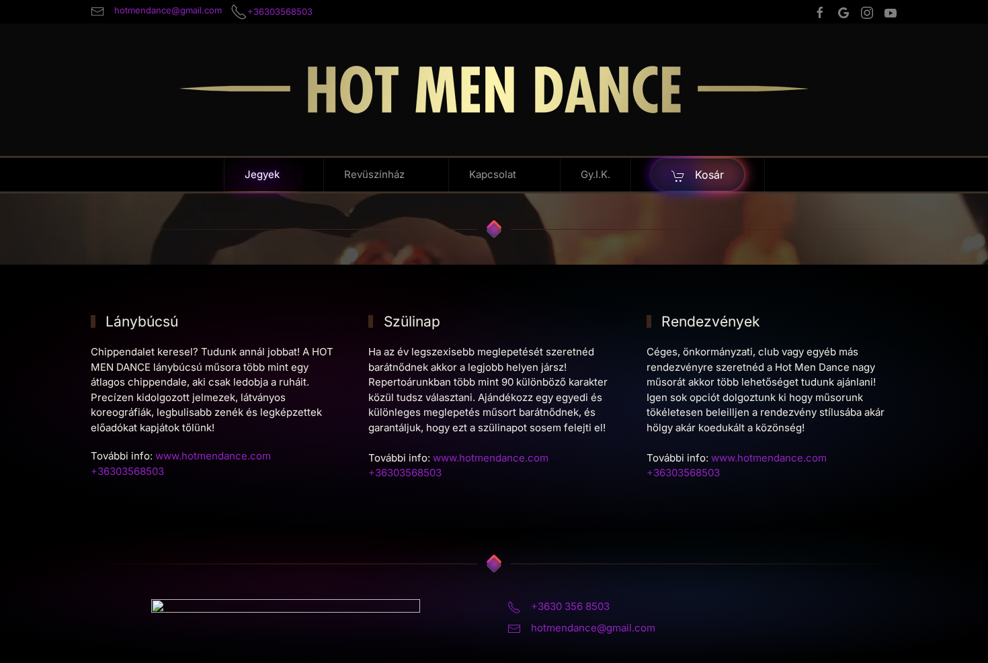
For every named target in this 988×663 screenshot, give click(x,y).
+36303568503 (405, 472)
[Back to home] (494, 89)
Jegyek (262, 174)
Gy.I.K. (595, 174)
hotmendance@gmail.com (593, 627)
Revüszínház (374, 174)
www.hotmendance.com (213, 455)
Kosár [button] (708, 174)
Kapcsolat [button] (492, 174)
